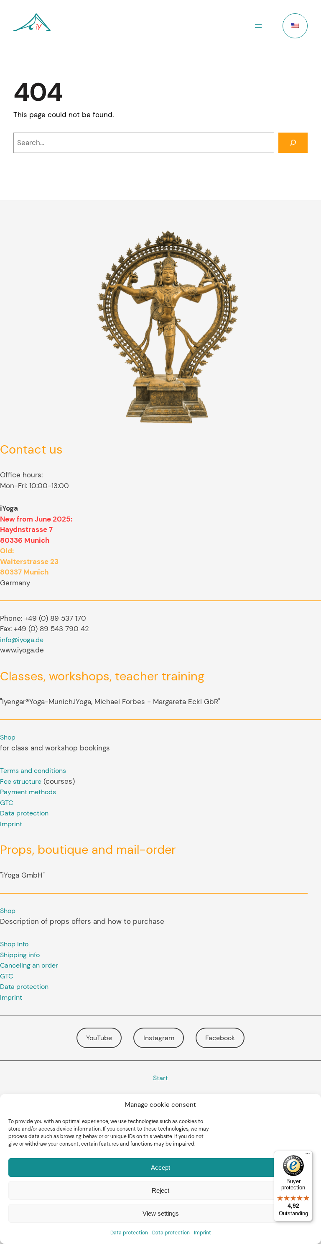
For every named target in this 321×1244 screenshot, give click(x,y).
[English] (295, 26)
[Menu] (308, 1156)
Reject (160, 1190)
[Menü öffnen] (258, 26)
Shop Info (14, 944)
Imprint (202, 1232)
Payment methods (28, 792)
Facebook (220, 1037)
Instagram (158, 1037)
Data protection (129, 1232)
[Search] (293, 143)
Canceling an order (29, 965)
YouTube (99, 1037)
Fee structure (20, 781)
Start (160, 1077)
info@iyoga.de (21, 639)
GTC (6, 802)
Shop (7, 737)
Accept (160, 1167)
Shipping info (20, 955)
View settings (161, 1213)
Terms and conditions (33, 770)
